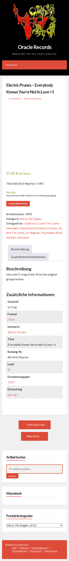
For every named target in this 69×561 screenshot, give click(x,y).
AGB (14, 548)
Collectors (30, 223)
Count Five (45, 223)
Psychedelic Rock (51, 232)
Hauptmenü (11, 64)
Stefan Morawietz (32, 98)
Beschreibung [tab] (20, 249)
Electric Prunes (47, 228)
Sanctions (23, 237)
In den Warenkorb (18, 203)
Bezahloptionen (40, 548)
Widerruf (24, 548)
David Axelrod (28, 228)
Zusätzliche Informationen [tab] (28, 256)
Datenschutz (51, 551)
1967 (11, 382)
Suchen (12, 476)
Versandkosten (19, 551)
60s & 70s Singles (31, 218)
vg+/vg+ (13, 394)
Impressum (36, 551)
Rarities (11, 237)
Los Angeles (32, 232)
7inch (11, 319)
